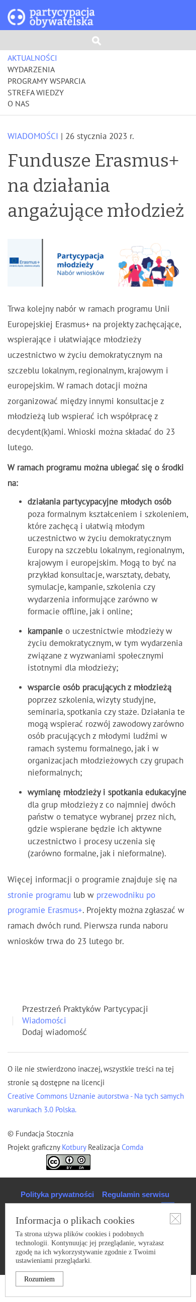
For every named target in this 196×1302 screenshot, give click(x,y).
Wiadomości (33, 137)
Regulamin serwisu (135, 1194)
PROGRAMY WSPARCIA (46, 81)
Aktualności (32, 58)
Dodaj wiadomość (54, 1032)
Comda (131, 1147)
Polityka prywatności (57, 1194)
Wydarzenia (31, 69)
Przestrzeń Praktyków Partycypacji (85, 1009)
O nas (19, 103)
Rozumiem (39, 1279)
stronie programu (39, 895)
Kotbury (75, 1147)
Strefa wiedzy (36, 92)
